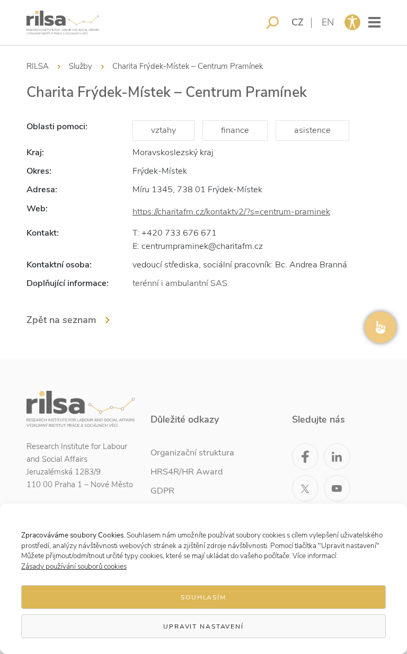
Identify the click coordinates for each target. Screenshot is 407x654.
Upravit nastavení (203, 626)
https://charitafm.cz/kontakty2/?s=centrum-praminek (231, 212)
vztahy (163, 130)
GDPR (162, 491)
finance (235, 130)
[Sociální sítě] (380, 327)
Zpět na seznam (61, 319)
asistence (312, 130)
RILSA (37, 66)
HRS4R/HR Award (187, 472)
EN (328, 22)
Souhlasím (203, 597)
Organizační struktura (192, 453)
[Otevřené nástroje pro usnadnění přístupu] (352, 22)
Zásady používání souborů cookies (74, 566)
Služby (80, 66)
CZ (297, 22)
